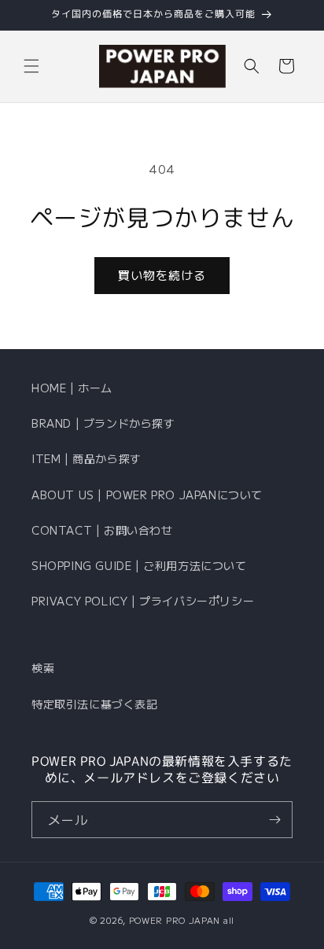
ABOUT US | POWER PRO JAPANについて (147, 494)
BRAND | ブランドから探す (103, 423)
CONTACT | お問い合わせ (102, 530)
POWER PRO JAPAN (175, 920)
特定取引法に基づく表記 (94, 704)
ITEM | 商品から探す (86, 458)
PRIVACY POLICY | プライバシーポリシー (142, 601)
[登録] (274, 819)
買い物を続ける (162, 275)
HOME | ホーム (71, 387)
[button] (31, 66)
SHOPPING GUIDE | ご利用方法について (139, 565)
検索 (42, 667)
